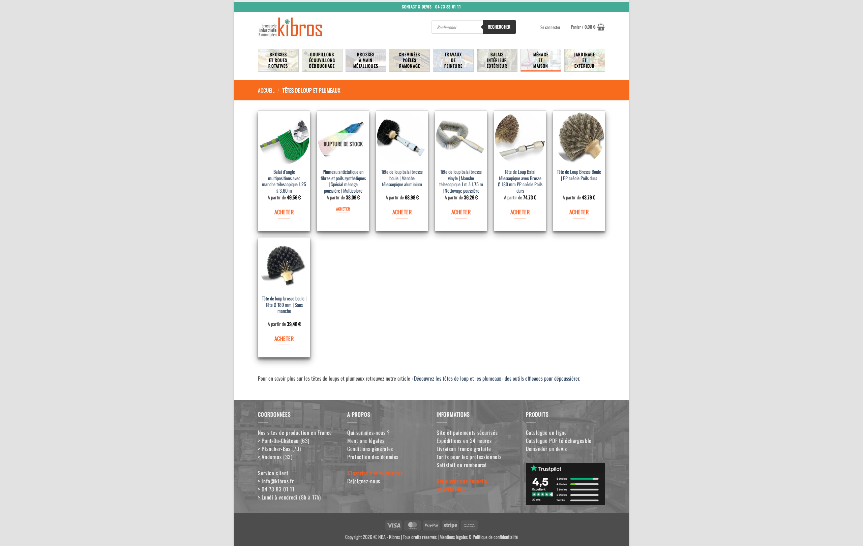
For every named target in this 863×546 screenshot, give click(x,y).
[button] (588, 27)
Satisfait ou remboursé (462, 465)
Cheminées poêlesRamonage (409, 60)
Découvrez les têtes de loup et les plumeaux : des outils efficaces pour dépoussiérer (496, 378)
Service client (273, 473)
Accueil (266, 90)
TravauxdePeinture (453, 60)
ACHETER (284, 212)
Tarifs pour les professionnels (469, 457)
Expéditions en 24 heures (464, 441)
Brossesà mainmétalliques (365, 60)
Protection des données (372, 457)
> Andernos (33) (275, 457)
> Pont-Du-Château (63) (283, 441)
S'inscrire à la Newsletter (375, 473)
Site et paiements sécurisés (467, 432)
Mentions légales (365, 441)
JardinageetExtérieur (584, 60)
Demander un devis (546, 449)
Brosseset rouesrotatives (278, 60)
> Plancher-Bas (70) (279, 449)
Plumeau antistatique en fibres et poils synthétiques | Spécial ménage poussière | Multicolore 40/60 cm (343, 182)
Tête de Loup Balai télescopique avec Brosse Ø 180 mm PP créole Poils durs (520, 181)
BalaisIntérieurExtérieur (497, 60)
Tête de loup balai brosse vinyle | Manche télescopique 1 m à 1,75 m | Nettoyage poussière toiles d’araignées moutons (461, 182)
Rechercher (499, 26)
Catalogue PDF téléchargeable (559, 441)
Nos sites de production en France (295, 432)
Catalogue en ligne (546, 432)
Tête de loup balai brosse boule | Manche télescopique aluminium (402, 178)
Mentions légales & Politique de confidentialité (479, 536)
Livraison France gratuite (464, 449)
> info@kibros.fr (276, 481)
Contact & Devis (417, 6)
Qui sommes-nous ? (368, 432)
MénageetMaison (540, 60)
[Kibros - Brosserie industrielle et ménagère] (307, 27)
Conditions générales (370, 449)
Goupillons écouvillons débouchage (322, 60)
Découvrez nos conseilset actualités (462, 485)
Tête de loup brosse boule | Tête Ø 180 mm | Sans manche (284, 304)
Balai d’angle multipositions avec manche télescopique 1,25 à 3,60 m (284, 181)
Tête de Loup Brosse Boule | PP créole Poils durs (579, 175)
